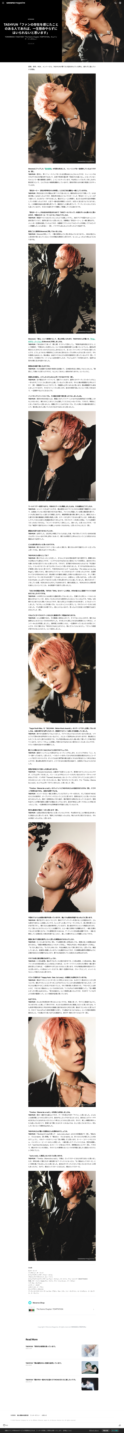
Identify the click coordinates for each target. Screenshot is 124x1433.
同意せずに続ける (94, 1430)
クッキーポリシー (35, 1415)
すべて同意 (115, 1430)
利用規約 (13, 1415)
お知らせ (44, 1415)
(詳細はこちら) (67, 1430)
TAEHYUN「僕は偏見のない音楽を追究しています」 (44, 1363)
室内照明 (48, 168)
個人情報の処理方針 (23, 1415)
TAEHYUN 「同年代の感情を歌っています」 (41, 1346)
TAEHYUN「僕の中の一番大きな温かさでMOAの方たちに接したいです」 (51, 1380)
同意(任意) (105, 1430)
